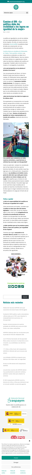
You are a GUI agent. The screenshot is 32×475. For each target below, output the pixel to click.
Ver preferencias (16, 467)
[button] (29, 441)
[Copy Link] (22, 286)
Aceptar (16, 458)
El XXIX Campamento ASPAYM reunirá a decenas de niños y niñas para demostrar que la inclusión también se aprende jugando (16, 382)
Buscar (25, 297)
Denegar (16, 462)
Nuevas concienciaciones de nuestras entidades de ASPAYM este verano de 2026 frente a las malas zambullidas (15, 326)
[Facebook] (9, 286)
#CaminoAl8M (14, 44)
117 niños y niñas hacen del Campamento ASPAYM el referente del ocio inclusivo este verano (15, 351)
